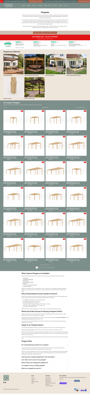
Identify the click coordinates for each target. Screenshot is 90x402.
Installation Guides (34, 381)
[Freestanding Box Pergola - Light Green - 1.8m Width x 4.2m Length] (13, 146)
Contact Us (33, 379)
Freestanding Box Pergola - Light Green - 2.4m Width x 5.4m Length (10, 234)
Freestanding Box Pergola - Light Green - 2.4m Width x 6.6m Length (31, 234)
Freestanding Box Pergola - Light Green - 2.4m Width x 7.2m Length (73, 234)
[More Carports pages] (36, 5)
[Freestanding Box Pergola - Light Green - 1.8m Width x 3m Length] (76, 120)
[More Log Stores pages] (57, 5)
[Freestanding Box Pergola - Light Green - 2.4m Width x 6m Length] (55, 222)
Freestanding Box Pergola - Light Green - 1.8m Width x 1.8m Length (9, 132)
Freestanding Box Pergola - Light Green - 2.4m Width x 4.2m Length (52, 209)
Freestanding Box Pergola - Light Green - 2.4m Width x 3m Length (30, 209)
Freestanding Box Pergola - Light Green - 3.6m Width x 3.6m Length (31, 260)
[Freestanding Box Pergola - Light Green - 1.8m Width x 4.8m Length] (34, 146)
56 (48, 267)
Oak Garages (39, 5)
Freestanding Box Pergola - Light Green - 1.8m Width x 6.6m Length (73, 157)
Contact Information (49, 385)
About (32, 377)
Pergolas (28, 5)
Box (29, 284)
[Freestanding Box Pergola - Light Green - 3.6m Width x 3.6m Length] (34, 248)
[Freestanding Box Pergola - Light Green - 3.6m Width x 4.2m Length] (55, 248)
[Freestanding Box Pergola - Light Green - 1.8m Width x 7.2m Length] (34, 171)
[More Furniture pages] (67, 5)
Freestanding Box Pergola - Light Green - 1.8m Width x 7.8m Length (52, 183)
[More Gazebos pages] (25, 5)
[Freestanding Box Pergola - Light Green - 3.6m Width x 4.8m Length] (76, 248)
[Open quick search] (84, 5)
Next (52, 267)
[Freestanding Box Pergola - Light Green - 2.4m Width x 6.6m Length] (34, 222)
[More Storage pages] (62, 5)
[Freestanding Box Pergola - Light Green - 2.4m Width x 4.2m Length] (55, 197)
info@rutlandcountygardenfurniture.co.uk (29, 318)
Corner (35, 284)
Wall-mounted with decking (28, 282)
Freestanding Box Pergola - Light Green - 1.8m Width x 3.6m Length (51, 132)
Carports (34, 5)
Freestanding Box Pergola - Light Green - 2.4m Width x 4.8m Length (73, 209)
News (32, 383)
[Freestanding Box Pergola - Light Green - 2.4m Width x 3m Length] (34, 197)
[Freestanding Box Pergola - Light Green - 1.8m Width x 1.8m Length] (13, 120)
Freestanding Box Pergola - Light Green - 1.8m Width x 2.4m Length (31, 132)
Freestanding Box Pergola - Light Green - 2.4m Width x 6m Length (51, 234)
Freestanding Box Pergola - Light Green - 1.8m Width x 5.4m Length (52, 157)
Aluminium (25, 283)
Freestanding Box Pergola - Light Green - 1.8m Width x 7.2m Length (31, 183)
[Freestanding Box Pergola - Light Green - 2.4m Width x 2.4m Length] (76, 171)
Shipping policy (48, 381)
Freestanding (25, 278)
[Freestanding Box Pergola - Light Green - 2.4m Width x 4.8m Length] (76, 197)
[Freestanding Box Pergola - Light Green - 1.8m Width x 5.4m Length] (55, 146)
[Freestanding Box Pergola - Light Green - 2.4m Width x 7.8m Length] (13, 248)
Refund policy (48, 380)
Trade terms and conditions (50, 383)
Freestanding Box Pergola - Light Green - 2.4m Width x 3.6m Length (10, 209)
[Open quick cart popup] (86, 5)
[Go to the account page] (81, 5)
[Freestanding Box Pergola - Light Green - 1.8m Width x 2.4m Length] (34, 120)
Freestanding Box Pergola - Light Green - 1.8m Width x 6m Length (9, 183)
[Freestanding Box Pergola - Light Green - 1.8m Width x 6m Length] (13, 171)
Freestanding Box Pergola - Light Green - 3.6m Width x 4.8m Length (73, 260)
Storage (60, 5)
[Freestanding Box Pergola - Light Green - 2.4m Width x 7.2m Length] (76, 222)
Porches (49, 5)
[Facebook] (3, 382)
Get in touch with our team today (28, 329)
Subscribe (77, 380)
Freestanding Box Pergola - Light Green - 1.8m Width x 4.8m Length (31, 157)
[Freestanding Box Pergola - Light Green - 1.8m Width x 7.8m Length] (55, 171)
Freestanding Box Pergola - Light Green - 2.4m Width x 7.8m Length (10, 260)
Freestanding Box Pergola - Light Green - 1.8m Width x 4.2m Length (9, 157)
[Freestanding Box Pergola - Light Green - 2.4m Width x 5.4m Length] (13, 222)
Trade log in (47, 384)
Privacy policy (48, 377)
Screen (32, 284)
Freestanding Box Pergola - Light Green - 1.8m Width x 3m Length (72, 132)
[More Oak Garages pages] (42, 5)
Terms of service (48, 379)
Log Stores (55, 5)
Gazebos (23, 5)
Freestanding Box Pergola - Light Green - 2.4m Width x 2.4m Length (73, 183)
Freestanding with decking (28, 279)
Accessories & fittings (27, 286)
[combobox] (82, 107)
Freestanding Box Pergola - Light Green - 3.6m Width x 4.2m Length (52, 260)
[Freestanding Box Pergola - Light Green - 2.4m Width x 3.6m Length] (13, 197)
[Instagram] (5, 382)
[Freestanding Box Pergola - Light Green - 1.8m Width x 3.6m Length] (55, 120)
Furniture (65, 5)
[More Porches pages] (51, 5)
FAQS (32, 380)
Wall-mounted (25, 280)
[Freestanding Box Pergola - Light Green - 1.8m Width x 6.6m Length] (76, 146)
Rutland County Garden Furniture (13, 389)
